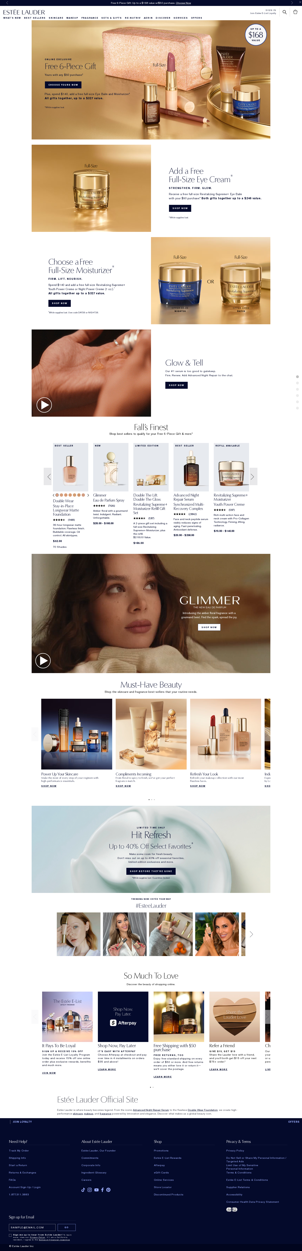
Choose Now (183, 3)
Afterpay (159, 1165)
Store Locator (163, 1187)
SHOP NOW (180, 208)
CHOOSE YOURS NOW (63, 85)
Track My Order (19, 1150)
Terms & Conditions (239, 1172)
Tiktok (83, 1190)
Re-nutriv (133, 18)
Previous (7, 2)
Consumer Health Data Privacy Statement (252, 1202)
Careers (86, 1180)
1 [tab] (148, 799)
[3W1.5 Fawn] (74, 495)
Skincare (56, 18)
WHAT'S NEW (12, 18)
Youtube (96, 1189)
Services (181, 18)
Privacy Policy (235, 1150)
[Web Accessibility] (256, 1209)
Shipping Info (17, 1158)
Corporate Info (90, 1165)
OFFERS (294, 1121)
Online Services (164, 1180)
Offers (196, 18)
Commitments (90, 1158)
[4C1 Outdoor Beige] (83, 495)
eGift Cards (161, 1172)
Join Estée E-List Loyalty (263, 13)
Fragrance (89, 18)
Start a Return (18, 1165)
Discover (163, 18)
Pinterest (108, 1190)
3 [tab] (154, 799)
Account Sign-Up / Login (25, 1187)
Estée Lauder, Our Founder (98, 1150)
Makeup (72, 18)
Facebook (102, 1190)
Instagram (90, 1190)
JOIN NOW (49, 1073)
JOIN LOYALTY (22, 1121)
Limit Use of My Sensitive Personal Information (242, 1165)
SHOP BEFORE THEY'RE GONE (151, 871)
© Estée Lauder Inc (21, 1246)
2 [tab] (151, 799)
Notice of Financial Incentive (54, 1239)
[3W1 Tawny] (70, 495)
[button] (48, 476)
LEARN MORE (107, 1069)
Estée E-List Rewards (168, 1158)
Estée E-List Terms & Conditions (247, 1180)
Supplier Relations (238, 1187)
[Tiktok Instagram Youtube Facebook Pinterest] (111, 1188)
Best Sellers (35, 18)
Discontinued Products (169, 1194)
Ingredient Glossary (94, 1172)
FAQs (12, 1180)
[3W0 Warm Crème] (66, 495)
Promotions (161, 1150)
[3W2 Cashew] (79, 495)
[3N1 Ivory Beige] (57, 495)
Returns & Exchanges (22, 1172)
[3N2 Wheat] (61, 495)
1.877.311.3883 (19, 1194)
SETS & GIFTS (111, 18)
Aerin (148, 18)
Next (292, 2)
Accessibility (234, 1194)
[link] (70, 509)
